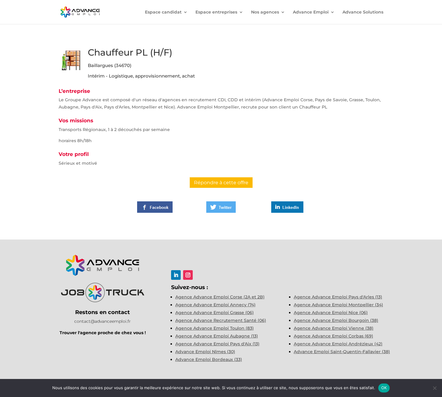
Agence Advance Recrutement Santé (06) (220, 320)
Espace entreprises (216, 12)
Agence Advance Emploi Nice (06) (331, 312)
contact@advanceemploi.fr (102, 321)
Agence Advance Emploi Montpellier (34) (338, 304)
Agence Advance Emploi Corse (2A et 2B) (220, 297)
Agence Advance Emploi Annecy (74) (215, 304)
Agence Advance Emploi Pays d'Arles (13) (338, 297)
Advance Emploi (311, 12)
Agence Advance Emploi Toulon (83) (214, 328)
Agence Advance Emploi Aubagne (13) (216, 336)
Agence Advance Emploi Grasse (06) (214, 312)
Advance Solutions (362, 12)
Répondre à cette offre (221, 182)
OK (384, 387)
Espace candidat (163, 12)
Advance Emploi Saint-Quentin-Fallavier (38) (342, 351)
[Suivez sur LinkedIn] (176, 275)
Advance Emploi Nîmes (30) (205, 351)
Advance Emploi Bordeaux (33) (208, 359)
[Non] (434, 388)
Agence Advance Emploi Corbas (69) (333, 336)
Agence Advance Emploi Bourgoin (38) (336, 320)
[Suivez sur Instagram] (188, 275)
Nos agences (265, 12)
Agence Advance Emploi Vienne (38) (333, 328)
